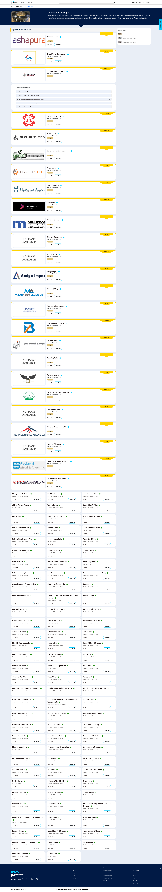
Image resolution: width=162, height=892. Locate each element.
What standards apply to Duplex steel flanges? (27, 103)
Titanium (135, 878)
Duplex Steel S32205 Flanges (129, 38)
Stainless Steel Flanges (108, 878)
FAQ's (74, 873)
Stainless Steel (136, 870)
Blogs (74, 875)
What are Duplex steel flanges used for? (26, 91)
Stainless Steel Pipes (107, 870)
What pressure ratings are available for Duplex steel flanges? (30, 99)
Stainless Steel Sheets (107, 875)
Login (148, 2)
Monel (134, 875)
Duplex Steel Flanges (29, 6)
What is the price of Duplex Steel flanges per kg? (28, 95)
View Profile (49, 44)
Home (12, 6)
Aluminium (135, 883)
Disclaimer (13, 889)
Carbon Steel (135, 873)
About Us (134, 2)
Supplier (74, 870)
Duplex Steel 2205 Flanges (128, 34)
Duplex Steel (135, 880)
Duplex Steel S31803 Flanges (129, 42)
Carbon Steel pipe (106, 880)
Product (23, 2)
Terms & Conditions (21, 889)
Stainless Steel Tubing (107, 873)
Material (30, 2)
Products (17, 6)
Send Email (58, 44)
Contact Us (141, 2)
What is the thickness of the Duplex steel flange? (28, 106)
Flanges (21, 6)
